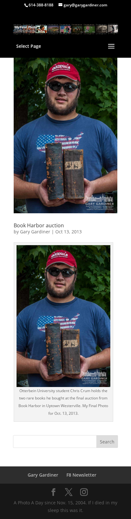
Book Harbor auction (39, 225)
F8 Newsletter (81, 475)
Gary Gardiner (35, 232)
